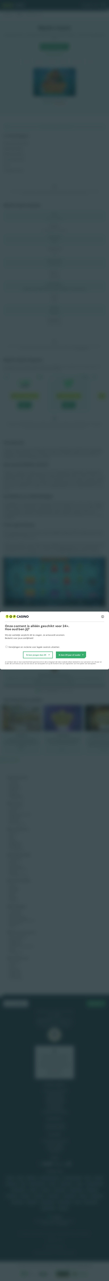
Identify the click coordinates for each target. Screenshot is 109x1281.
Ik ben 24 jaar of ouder (69, 655)
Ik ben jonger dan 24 (36, 655)
